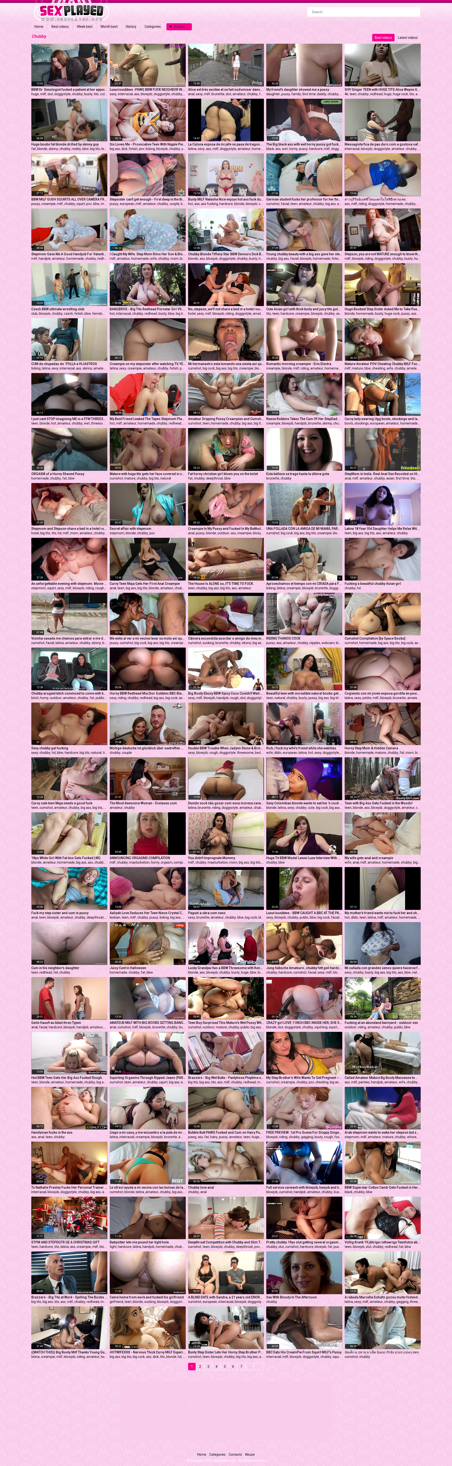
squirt (81, 204)
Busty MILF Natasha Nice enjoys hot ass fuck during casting (226, 199)
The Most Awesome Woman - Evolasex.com (143, 803)
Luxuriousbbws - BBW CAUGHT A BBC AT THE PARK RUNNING (304, 913)
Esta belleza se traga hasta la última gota (297, 474)
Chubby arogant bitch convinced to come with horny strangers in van (69, 693)
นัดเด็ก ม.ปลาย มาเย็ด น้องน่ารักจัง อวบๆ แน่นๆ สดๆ (382, 1352)
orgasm (166, 862)
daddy (321, 94)
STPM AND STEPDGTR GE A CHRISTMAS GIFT (65, 1242)
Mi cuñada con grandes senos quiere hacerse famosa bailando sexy (383, 968)
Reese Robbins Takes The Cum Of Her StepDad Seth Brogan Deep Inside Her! (304, 419)
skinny (53, 149)
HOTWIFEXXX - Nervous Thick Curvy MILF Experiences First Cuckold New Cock (148, 1352)
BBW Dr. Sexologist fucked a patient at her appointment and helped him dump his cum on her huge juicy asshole (69, 89)
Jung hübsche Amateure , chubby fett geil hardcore (304, 968)
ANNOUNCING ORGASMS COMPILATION (140, 858)
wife (153, 258)
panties (364, 1082)
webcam (328, 643)
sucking (208, 643)
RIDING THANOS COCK (283, 638)
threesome (99, 423)
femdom (98, 313)
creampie (48, 204)
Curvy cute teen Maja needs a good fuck (61, 803)
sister (186, 149)
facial (285, 204)
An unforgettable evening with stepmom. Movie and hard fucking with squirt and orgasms (69, 584)
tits (96, 94)
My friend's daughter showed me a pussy (297, 89)
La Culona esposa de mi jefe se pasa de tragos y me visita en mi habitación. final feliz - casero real (226, 144)
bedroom (262, 753)
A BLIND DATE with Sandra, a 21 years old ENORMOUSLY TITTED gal (226, 1297)
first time (309, 94)
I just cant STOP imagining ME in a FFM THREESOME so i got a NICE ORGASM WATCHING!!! (69, 419)
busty (88, 94)
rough (99, 588)
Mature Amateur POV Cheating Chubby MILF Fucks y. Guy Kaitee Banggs (383, 364)
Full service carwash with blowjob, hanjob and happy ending (304, 1187)
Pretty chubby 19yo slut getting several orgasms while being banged (304, 1242)
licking (150, 149)
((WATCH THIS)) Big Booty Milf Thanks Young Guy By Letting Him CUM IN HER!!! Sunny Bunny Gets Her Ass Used (69, 1352)
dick (124, 149)
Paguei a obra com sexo (207, 913)
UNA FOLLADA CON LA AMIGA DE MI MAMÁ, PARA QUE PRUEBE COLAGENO (304, 529)
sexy (113, 94)
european (127, 204)
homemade (260, 149)
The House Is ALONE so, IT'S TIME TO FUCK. (221, 584)
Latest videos (408, 37)
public (100, 698)
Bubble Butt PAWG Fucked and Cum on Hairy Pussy (226, 1132)
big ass (115, 149)
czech (68, 313)
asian (340, 313)
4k (346, 94)
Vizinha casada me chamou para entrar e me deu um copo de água (69, 638)
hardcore (316, 149)
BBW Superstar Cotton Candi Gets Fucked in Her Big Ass (383, 1187)
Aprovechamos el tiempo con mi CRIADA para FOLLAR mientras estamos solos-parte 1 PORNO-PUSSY (304, 584)
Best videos (60, 26)
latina (192, 149)
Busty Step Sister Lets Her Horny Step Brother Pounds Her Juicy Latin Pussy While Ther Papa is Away (226, 1352)
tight (113, 1247)
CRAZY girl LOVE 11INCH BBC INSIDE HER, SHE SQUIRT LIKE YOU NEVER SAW (304, 1023)
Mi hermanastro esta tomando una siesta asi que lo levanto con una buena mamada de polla (226, 364)
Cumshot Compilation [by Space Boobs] (375, 638)
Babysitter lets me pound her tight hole (139, 1242)
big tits (95, 149)
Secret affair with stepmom (130, 529)
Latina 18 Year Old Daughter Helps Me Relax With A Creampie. (383, 529)
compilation (182, 862)
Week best (85, 26)
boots (349, 423)
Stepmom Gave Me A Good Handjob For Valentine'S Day (69, 254)
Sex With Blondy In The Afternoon (291, 1297)
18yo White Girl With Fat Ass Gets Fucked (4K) (66, 858)
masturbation (139, 862)
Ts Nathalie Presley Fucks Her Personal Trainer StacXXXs (69, 1187)
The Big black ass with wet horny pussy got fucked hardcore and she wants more (304, 144)
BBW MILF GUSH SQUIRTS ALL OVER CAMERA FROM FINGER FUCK (69, 199)
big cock (209, 368)
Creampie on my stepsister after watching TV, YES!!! (148, 364)
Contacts (235, 1454)
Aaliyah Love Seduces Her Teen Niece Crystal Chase (148, 913)
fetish (133, 149)
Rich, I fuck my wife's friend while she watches (301, 748)
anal (191, 94)
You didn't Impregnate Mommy (211, 858)
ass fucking (209, 204)
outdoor (223, 533)
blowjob (146, 94)
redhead (376, 94)
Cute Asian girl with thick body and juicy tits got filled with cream (304, 309)
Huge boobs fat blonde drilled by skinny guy (65, 144)
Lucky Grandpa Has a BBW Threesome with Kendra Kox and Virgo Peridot (226, 968)
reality (76, 149)
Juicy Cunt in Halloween (128, 968)
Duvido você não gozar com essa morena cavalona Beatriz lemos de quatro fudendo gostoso (226, 803)
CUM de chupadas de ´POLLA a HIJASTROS (64, 364)
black (270, 149)
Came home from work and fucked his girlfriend (147, 1297)
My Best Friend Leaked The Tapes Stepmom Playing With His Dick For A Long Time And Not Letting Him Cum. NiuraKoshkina (148, 419)
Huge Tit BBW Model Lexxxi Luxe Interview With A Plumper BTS (304, 858)
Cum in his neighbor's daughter (55, 968)
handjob (45, 258)
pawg (192, 1137)
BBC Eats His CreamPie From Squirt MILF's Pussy (304, 1352)
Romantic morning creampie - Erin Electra (298, 364)
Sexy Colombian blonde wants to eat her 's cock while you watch (304, 803)
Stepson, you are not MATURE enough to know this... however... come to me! (383, 254)
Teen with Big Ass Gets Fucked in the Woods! (379, 803)
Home (38, 26)
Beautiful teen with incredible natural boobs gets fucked (304, 693)
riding (363, 204)
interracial (125, 94)
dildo (277, 753)
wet (285, 149)
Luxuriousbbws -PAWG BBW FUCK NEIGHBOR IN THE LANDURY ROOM (148, 89)
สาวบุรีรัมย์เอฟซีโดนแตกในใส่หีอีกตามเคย (375, 199)
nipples (315, 643)
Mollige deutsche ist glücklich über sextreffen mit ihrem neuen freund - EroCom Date (148, 748)
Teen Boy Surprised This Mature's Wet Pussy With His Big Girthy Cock (226, 1023)
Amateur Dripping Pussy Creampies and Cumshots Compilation (226, 419)
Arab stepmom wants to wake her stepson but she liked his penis (383, 1132)
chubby (77, 94)
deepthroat (214, 478)
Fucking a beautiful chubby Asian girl (373, 584)
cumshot (272, 204)
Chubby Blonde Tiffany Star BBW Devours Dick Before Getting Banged (226, 254)
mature (357, 368)
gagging (307, 1137)
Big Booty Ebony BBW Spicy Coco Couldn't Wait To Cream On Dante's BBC (226, 693)
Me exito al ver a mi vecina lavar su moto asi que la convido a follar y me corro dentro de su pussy (148, 638)
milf (43, 94)
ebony (96, 643)
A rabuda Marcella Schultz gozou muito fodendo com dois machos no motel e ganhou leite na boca (383, 1297)
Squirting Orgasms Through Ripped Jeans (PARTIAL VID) (148, 1078)
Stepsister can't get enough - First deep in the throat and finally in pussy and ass (148, 199)
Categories (153, 26)
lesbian (115, 917)
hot (190, 204)
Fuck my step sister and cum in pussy (60, 913)
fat (33, 149)
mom (105, 204)
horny (293, 149)
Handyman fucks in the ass (52, 1132)
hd (59, 533)
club (34, 313)
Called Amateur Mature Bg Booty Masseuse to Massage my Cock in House (383, 1078)
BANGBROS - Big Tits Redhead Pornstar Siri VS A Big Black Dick (148, 309)
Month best (109, 26)
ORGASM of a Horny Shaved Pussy (57, 474)
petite (367, 698)
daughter (273, 94)
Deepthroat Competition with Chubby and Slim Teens (226, 1242)
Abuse (250, 1454)
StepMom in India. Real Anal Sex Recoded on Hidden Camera (383, 474)
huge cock (400, 94)
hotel (192, 313)
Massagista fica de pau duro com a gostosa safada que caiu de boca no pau (383, 144)
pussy (285, 94)
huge (35, 94)
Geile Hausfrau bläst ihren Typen (56, 1023)
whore (411, 1137)
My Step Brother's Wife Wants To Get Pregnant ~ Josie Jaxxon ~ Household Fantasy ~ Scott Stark (304, 1078)
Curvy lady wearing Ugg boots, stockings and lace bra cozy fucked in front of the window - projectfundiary (383, 419)
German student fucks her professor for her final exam (304, 199)
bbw (85, 149)
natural (165, 478)
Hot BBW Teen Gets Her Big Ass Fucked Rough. (67, 1078)
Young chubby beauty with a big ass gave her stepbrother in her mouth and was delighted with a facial (304, 254)
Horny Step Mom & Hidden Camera (371, 748)
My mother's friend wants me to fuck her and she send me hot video (383, 913)
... (250, 1366)
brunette (217, 94)
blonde (42, 149)
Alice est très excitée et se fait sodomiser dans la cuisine (226, 89)
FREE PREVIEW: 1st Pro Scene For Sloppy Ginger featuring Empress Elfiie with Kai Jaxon (304, 1132)
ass (136, 94)
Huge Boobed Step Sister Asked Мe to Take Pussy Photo (383, 309)
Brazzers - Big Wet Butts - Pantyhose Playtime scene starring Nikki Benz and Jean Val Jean (226, 1078)
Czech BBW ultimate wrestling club (57, 309)
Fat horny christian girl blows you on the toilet (223, 474)
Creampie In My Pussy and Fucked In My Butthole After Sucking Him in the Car (226, 529)
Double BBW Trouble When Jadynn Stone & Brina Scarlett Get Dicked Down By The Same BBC (226, 748)
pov (141, 149)
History (131, 26)
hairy (420, 478)
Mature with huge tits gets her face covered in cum (148, 474)
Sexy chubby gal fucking (49, 748)
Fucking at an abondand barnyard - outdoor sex (381, 1023)
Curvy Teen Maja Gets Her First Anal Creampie (145, 584)
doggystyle (62, 94)
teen (353, 94)
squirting (321, 1027)
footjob (339, 1137)
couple (174, 204)
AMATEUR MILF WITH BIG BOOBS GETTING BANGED (148, 1023)
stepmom (117, 533)
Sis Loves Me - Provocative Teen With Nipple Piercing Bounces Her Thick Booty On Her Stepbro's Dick (148, 144)
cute (103, 94)
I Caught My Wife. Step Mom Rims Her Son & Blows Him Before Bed (148, 254)
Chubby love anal (201, 1187)
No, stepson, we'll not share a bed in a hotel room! (226, 309)
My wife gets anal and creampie (369, 858)
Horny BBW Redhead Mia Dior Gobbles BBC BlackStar (148, 693)
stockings (362, 423)
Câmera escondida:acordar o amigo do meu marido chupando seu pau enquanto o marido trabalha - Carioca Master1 (226, 638)
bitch (35, 698)
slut (50, 94)
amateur (239, 94)
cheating (378, 368)
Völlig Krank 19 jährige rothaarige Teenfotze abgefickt (383, 1242)
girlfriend (116, 1302)
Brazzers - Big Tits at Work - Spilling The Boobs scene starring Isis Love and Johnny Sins (69, 1297)
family (296, 94)
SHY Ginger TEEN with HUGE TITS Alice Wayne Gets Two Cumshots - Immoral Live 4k (383, 89)
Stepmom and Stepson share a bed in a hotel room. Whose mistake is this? (69, 529)
